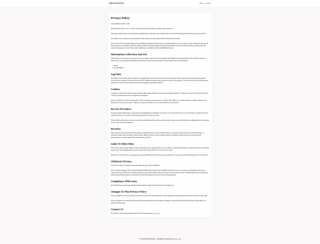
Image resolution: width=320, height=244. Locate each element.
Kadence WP (176, 239)
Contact (208, 3)
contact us (156, 213)
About (201, 3)
